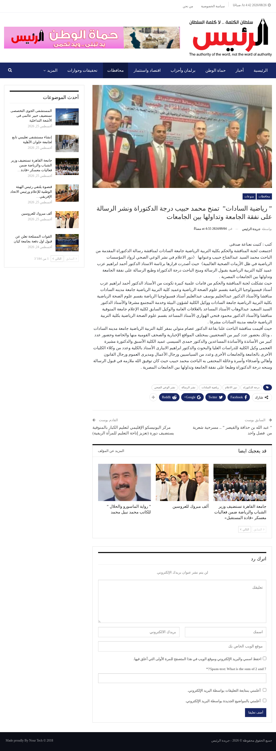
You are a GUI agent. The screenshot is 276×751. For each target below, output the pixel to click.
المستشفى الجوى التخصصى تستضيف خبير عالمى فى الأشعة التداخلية (31, 115)
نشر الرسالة (188, 387)
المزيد (52, 70)
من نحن (188, 6)
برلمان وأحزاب (183, 70)
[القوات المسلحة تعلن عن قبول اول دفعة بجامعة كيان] (67, 242)
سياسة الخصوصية (213, 6)
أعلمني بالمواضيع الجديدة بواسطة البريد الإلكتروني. (223, 701)
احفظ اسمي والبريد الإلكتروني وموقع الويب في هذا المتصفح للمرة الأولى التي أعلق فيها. (197, 659)
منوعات (249, 196)
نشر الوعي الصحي (164, 387)
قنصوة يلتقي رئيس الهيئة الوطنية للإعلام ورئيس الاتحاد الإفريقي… (31, 191)
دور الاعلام (231, 387)
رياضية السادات (210, 387)
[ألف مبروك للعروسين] (182, 482)
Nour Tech (36, 740)
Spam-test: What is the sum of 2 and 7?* (236, 669)
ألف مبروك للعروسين (36, 213)
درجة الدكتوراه (251, 387)
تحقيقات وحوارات (82, 70)
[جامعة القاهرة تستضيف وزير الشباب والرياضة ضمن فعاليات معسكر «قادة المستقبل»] (239, 482)
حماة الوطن (215, 70)
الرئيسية (261, 70)
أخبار (240, 70)
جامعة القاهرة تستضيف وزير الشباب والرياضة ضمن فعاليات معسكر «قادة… (31, 165)
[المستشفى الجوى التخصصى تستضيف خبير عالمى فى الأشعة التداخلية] (67, 117)
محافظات (115, 70)
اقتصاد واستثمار (147, 70)
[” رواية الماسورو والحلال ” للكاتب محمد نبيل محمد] (124, 482)
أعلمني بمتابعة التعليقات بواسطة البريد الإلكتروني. (224, 690)
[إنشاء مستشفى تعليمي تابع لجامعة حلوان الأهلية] (67, 143)
